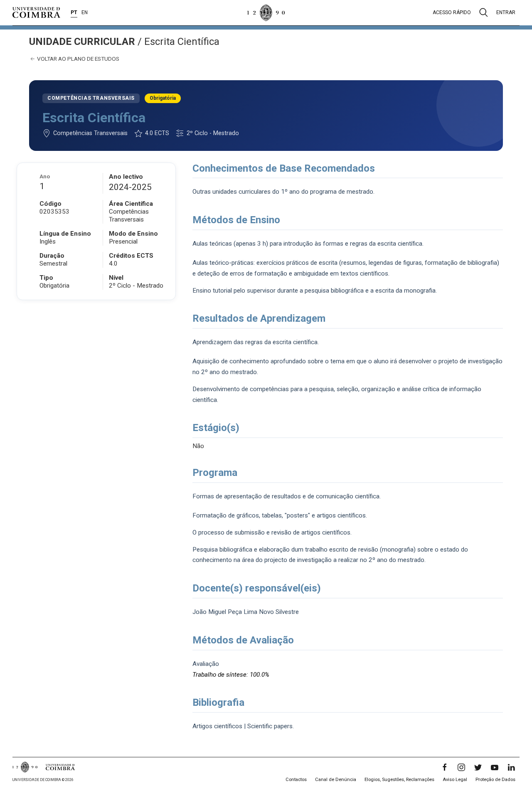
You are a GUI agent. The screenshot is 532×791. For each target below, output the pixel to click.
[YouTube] (494, 767)
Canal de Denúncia (335, 779)
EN (84, 12)
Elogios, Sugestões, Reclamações (399, 779)
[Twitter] (478, 767)
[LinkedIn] (511, 767)
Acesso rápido (452, 12)
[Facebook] (444, 767)
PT (74, 12)
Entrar (505, 12)
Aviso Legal (455, 779)
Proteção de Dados (495, 779)
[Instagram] (461, 767)
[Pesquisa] (483, 12)
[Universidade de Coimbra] (36, 12)
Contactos (296, 779)
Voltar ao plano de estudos (77, 58)
